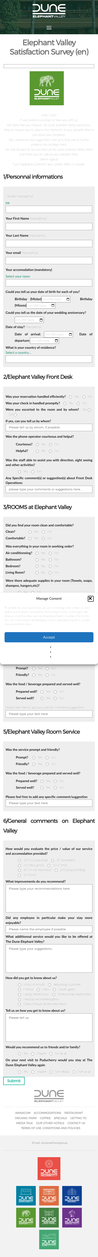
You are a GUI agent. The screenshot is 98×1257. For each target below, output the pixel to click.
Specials (60, 1118)
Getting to (78, 1118)
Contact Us (76, 1123)
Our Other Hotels (50, 1123)
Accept (49, 637)
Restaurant (73, 1113)
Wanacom (22, 1113)
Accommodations (47, 1113)
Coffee (45, 1118)
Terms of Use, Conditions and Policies (50, 1128)
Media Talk (24, 1123)
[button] (90, 598)
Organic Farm (26, 1118)
